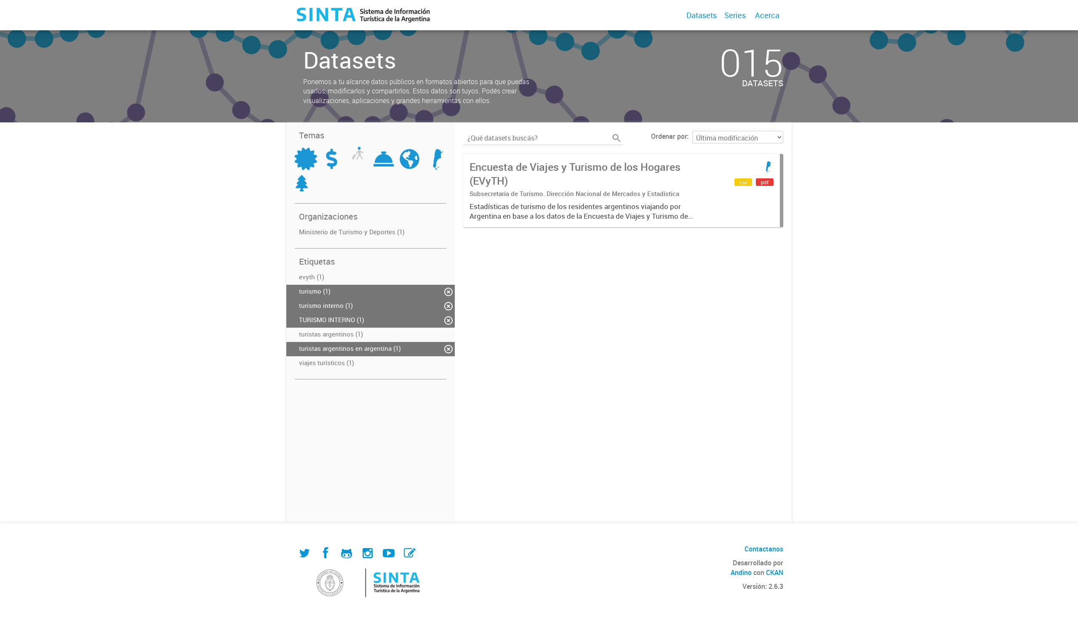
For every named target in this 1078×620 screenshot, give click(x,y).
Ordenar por (669, 136)
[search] (616, 138)
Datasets (701, 15)
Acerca (767, 15)
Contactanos (763, 549)
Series (735, 15)
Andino (741, 572)
